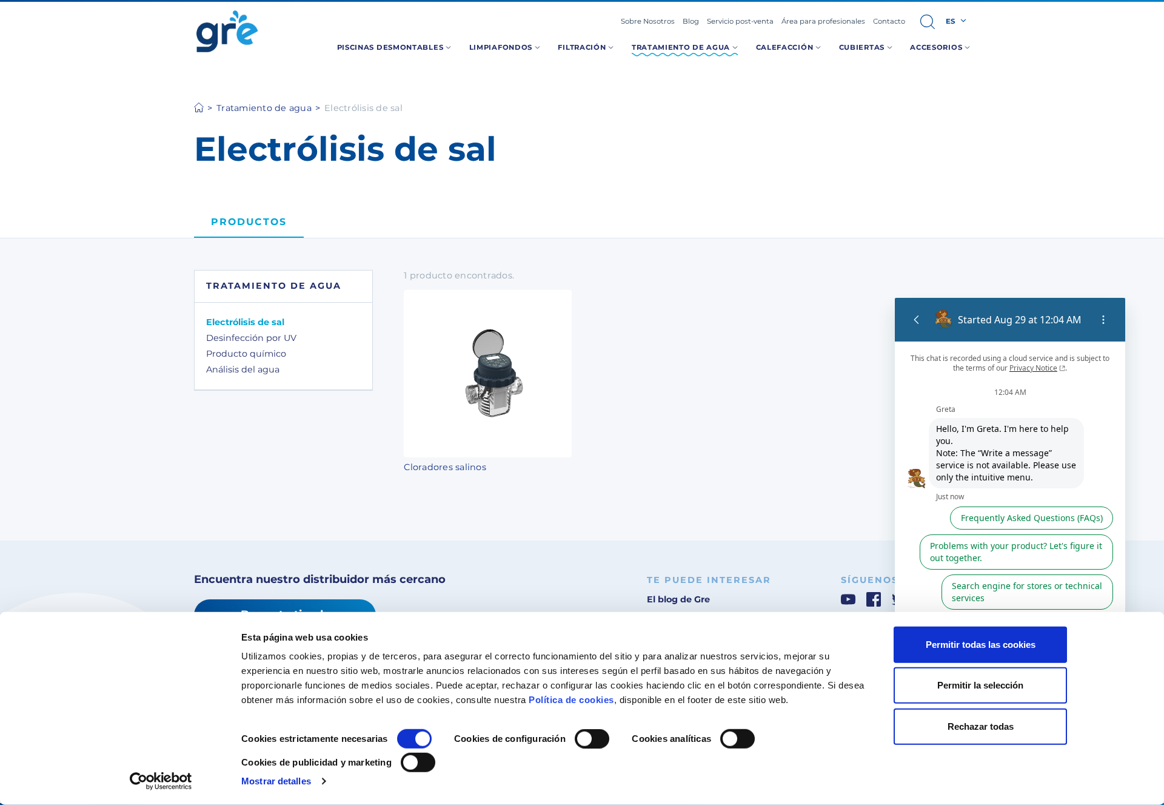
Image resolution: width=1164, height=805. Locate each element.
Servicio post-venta (740, 21)
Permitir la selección (980, 685)
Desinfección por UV (251, 337)
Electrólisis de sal (245, 322)
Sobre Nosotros (648, 21)
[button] (927, 21)
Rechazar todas (981, 726)
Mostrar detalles (276, 781)
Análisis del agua (242, 369)
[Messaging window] (1010, 510)
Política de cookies (571, 700)
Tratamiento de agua (264, 108)
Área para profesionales (823, 21)
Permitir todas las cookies (980, 644)
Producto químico (246, 353)
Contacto (889, 21)
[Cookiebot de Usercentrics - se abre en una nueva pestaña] (161, 781)
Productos (249, 221)
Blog (691, 21)
